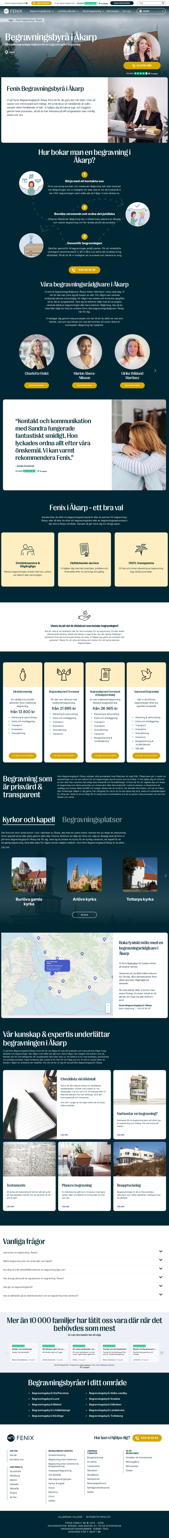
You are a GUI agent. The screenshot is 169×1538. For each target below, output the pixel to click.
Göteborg (15, 1475)
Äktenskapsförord (96, 1483)
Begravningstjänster (60, 1451)
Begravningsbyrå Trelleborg (106, 1415)
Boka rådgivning (122, 3)
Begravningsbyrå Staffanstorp (50, 1393)
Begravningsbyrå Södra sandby (108, 1393)
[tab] (28, 820)
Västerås (14, 1488)
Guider (51, 1500)
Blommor (53, 1492)
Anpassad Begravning (59, 1470)
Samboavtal (93, 1479)
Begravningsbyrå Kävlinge (48, 1415)
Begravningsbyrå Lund (45, 1398)
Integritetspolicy (98, 1517)
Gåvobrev (92, 1470)
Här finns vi (16, 1467)
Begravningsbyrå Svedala (104, 1398)
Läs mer (5, 847)
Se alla (89, 915)
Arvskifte (92, 1462)
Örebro (13, 1493)
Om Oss (14, 1451)
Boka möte (50, 965)
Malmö (13, 1480)
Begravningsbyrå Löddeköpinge (51, 1410)
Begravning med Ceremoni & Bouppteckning (63, 1465)
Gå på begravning (132, 1452)
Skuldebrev (93, 1474)
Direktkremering (56, 1455)
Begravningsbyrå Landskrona (107, 1410)
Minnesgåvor (132, 1462)
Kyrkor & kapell (56, 1483)
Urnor (51, 1496)
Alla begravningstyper (59, 1479)
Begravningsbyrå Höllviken (105, 1404)
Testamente (93, 1466)
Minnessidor (132, 1466)
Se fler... (14, 1497)
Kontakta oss (17, 1459)
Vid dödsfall (54, 1474)
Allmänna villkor (70, 1517)
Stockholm (15, 1471)
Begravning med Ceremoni (62, 1459)
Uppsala (14, 1484)
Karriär (13, 1455)
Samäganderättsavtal (98, 1487)
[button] (155, 370)
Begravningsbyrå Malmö (46, 1404)
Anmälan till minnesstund (139, 1457)
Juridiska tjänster (92, 1452)
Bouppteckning (95, 1457)
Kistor (51, 1487)
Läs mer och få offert (22, 756)
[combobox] (151, 11)
